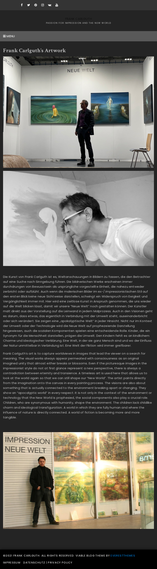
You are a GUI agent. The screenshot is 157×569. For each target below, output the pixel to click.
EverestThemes (123, 556)
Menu (10, 36)
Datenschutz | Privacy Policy (47, 562)
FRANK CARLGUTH (78, 19)
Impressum (11, 562)
